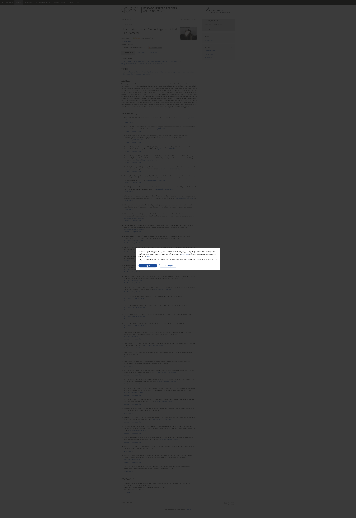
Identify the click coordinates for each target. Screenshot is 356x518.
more (148, 256)
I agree (148, 266)
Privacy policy (185, 254)
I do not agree (168, 266)
